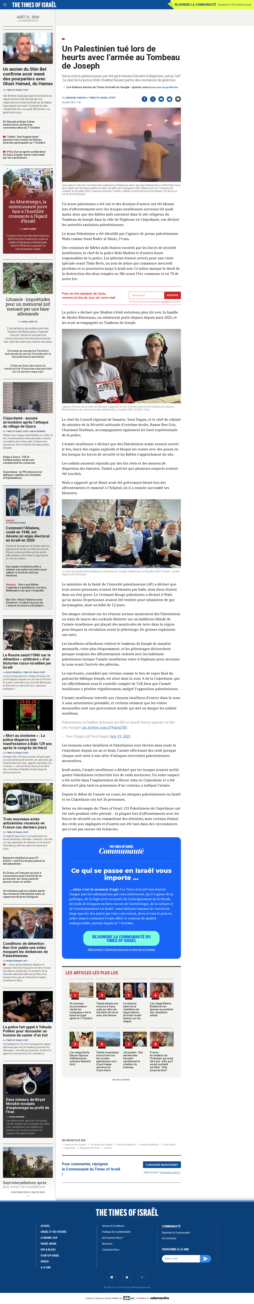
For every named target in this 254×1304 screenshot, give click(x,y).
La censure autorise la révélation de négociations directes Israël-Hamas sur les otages (132, 1012)
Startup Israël (50, 1255)
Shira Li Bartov (30, 322)
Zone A (108, 1147)
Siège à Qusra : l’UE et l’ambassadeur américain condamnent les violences (19, 459)
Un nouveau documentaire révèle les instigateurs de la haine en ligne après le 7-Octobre (81, 1011)
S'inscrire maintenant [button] (162, 1164)
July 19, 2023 (120, 736)
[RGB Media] (129, 1298)
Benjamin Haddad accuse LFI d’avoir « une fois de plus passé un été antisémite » (24, 860)
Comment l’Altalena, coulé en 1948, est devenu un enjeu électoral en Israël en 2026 (27, 534)
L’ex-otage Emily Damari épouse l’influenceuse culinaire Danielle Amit (80, 1058)
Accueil (45, 1225)
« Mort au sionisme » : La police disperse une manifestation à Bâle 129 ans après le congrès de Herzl (27, 741)
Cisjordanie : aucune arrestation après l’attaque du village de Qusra (25, 422)
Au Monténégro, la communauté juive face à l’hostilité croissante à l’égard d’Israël (28, 211)
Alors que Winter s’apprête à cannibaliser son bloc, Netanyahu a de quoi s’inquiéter (26, 587)
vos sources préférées (164, 87)
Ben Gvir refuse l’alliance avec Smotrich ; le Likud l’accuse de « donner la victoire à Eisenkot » (25, 602)
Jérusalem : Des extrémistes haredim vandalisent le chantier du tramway (133, 1060)
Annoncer (107, 1243)
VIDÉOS (45, 1261)
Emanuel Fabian (76, 97)
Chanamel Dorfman (89, 1147)
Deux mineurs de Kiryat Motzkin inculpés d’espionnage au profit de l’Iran (27, 1105)
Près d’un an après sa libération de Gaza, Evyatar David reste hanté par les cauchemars (24, 154)
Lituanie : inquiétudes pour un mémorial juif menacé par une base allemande (28, 306)
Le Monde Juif (49, 1237)
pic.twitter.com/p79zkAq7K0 (104, 727)
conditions (165, 302)
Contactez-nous (110, 1249)
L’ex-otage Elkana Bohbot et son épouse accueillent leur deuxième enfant (161, 1009)
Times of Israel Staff (102, 97)
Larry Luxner (29, 229)
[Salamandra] (159, 1298)
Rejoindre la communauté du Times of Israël (121, 938)
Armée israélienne (149, 1144)
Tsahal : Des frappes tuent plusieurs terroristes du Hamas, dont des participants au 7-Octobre (24, 139)
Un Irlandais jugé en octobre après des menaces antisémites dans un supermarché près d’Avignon (24, 893)
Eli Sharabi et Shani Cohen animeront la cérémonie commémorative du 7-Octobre (21, 124)
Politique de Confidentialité (116, 1231)
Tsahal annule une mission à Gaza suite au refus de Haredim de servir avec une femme (107, 1009)
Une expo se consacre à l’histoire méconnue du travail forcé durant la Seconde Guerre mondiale (28, 353)
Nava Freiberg (38, 431)
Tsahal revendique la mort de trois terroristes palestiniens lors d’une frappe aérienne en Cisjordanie (107, 1061)
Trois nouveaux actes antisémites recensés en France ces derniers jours (25, 823)
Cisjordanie (169, 1144)
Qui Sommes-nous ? (113, 1237)
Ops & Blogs (48, 1249)
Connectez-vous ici (170, 1172)
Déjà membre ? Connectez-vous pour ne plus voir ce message (121, 949)
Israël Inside (48, 1243)
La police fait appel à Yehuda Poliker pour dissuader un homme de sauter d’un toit (27, 1031)
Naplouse (70, 1147)
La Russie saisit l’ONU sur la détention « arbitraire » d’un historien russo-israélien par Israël (27, 661)
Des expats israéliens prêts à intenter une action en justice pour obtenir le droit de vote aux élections (26, 571)
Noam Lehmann (13, 961)
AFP (25, 961)
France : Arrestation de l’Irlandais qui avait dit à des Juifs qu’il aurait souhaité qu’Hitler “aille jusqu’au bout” (161, 1061)
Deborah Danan (18, 523)
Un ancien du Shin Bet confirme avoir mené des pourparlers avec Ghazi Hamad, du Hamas (28, 76)
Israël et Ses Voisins (75, 1144)
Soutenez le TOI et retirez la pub (234, 4)
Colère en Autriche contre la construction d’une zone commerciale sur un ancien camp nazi (28, 368)
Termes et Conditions (113, 1225)
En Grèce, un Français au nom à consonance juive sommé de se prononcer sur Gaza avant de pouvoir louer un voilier (22, 877)
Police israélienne (126, 1144)
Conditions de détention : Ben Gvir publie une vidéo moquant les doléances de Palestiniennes (25, 949)
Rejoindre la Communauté (195, 4)
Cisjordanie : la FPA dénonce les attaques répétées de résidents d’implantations (22, 474)
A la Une (46, 1267)
